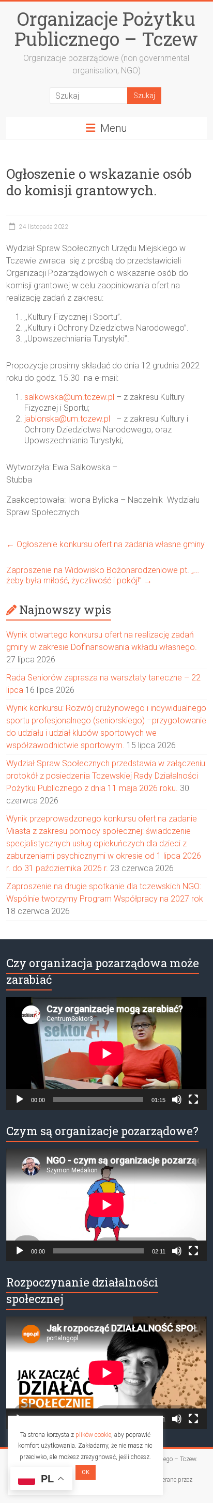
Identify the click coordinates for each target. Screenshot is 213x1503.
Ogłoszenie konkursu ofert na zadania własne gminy (105, 544)
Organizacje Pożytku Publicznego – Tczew (106, 28)
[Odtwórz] (19, 1099)
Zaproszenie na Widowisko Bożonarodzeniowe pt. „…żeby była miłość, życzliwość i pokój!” (102, 575)
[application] (106, 1053)
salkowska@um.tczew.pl (69, 397)
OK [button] (85, 1472)
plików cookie (93, 1434)
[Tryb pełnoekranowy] (193, 1099)
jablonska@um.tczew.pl (67, 419)
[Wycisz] (177, 1099)
